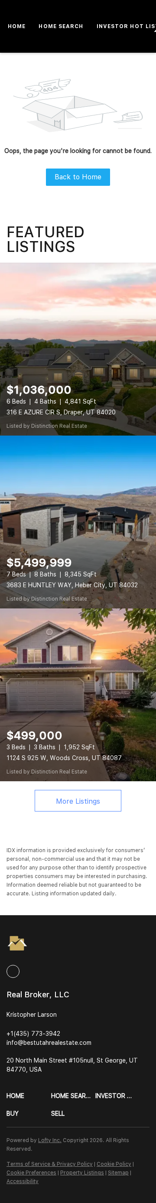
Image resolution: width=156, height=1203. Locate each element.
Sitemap (118, 1173)
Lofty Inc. (50, 1140)
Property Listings (82, 1173)
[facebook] (13, 971)
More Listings (78, 801)
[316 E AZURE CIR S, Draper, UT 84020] (78, 349)
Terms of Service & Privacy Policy (49, 1164)
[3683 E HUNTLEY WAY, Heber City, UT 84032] (78, 522)
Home (17, 26)
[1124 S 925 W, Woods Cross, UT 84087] (78, 694)
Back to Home (78, 177)
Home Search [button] (61, 26)
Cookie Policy (114, 1164)
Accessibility (22, 1181)
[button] (28, 1096)
